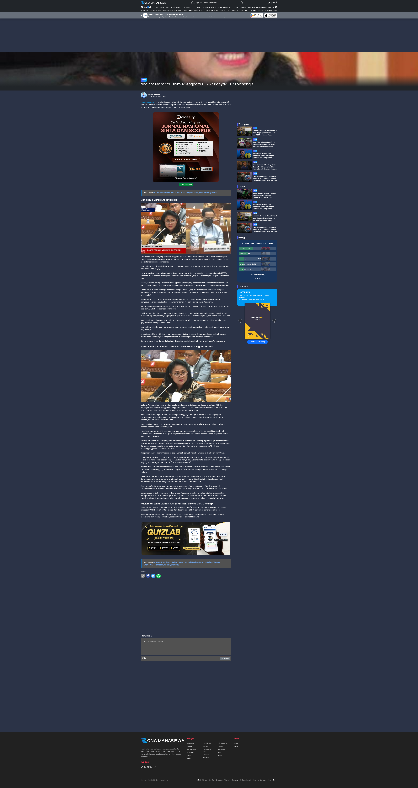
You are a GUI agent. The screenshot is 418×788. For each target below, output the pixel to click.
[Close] (250, 379)
